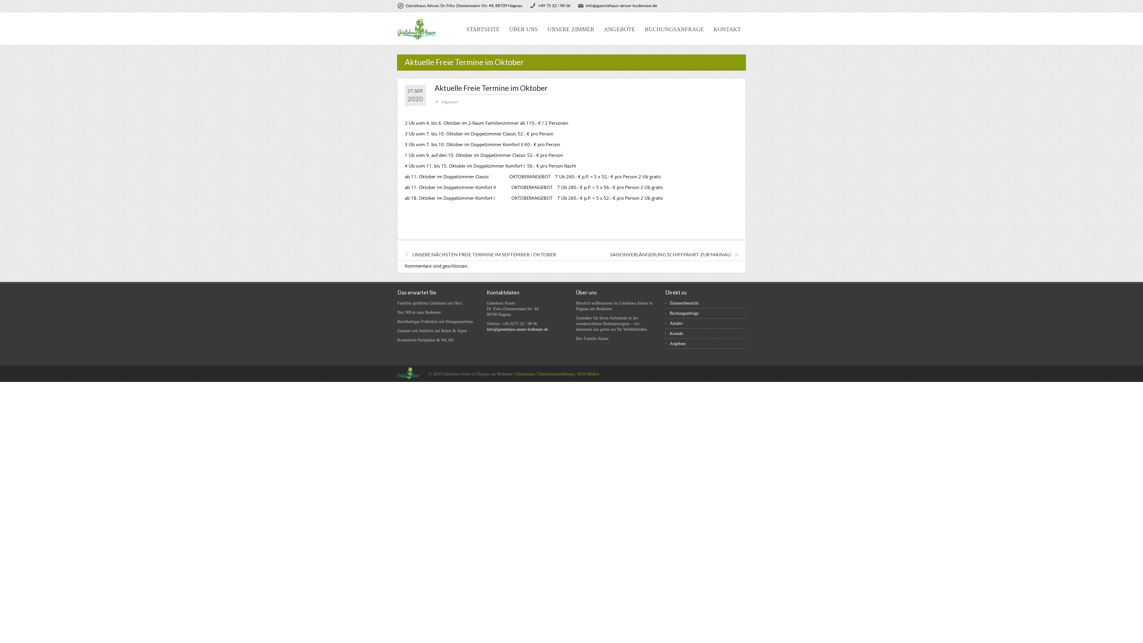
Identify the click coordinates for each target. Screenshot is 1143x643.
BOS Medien (588, 374)
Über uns (523, 29)
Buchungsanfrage (674, 29)
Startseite (483, 29)
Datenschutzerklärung (556, 374)
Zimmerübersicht (684, 303)
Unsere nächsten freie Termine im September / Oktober (484, 254)
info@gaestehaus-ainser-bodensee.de (517, 329)
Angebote (619, 29)
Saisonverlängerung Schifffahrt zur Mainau (670, 254)
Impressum (525, 374)
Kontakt (727, 29)
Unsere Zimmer (570, 29)
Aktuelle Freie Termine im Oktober (491, 88)
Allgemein (449, 101)
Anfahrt (676, 323)
